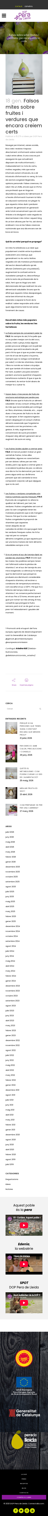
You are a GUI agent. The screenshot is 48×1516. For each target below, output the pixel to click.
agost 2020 (11, 1139)
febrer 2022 (11, 1080)
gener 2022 (11, 1085)
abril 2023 (10, 1020)
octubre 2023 (12, 995)
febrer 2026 (11, 856)
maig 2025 (10, 901)
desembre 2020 (13, 1134)
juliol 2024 (10, 951)
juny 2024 (10, 956)
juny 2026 (10, 837)
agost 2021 (10, 1095)
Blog (24, 1488)
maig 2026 (10, 842)
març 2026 (10, 852)
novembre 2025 (13, 871)
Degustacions (12, 1179)
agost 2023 (11, 1005)
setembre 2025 (13, 881)
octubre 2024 (12, 936)
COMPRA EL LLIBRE (24, 1497)
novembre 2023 (13, 990)
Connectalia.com (36, 1503)
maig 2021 (10, 1109)
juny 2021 (9, 1105)
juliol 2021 (10, 1100)
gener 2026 (11, 861)
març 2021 (10, 1119)
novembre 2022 (13, 1045)
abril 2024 (10, 966)
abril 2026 (10, 847)
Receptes (24, 1483)
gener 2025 (11, 921)
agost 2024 (11, 946)
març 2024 (10, 971)
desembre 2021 (12, 1090)
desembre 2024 (13, 926)
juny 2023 (10, 1015)
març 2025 (10, 911)
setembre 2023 (12, 1000)
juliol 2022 (10, 1055)
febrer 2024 (11, 976)
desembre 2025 (13, 866)
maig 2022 (10, 1065)
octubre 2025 (12, 876)
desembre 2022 (13, 1040)
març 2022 (10, 1075)
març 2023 (10, 1025)
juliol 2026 (10, 832)
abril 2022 (10, 1070)
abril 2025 (10, 906)
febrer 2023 (11, 1030)
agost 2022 (11, 1050)
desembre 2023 (13, 985)
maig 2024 (10, 961)
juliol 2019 (10, 1164)
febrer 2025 (11, 916)
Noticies (9, 1189)
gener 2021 (10, 1129)
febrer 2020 (11, 1154)
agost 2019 (10, 1159)
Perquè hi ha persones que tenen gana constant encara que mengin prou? (30, 729)
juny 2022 (10, 1060)
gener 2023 (11, 1035)
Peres (24, 1479)
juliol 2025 (10, 891)
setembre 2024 (13, 941)
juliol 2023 (10, 1010)
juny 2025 (10, 896)
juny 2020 (10, 1144)
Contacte (24, 1493)
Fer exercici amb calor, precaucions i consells (31, 748)
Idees (26, 136)
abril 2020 (10, 1149)
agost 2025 (11, 886)
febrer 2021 (10, 1124)
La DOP (24, 1474)
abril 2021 (10, 1114)
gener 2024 (11, 980)
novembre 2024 (13, 931)
